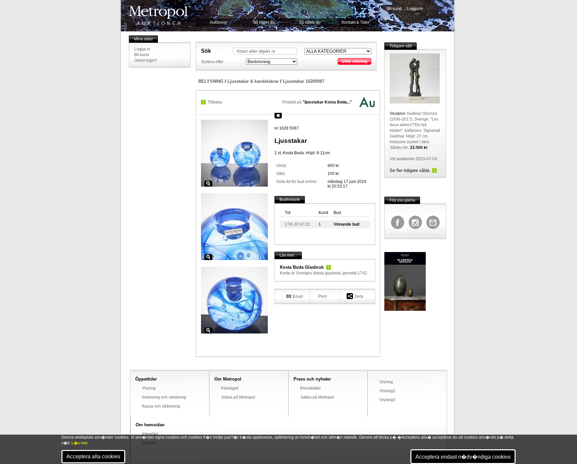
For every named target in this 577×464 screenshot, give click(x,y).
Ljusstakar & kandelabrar (253, 81)
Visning (149, 388)
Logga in (415, 8)
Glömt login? (145, 60)
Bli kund (394, 8)
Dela (359, 296)
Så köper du (264, 22)
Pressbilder (310, 388)
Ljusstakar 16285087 (303, 81)
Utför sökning (354, 61)
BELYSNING (210, 81)
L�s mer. (79, 443)
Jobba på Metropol (238, 397)
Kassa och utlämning (161, 406)
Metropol (160, 15)
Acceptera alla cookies (93, 456)
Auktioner (218, 22)
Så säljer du (310, 22)
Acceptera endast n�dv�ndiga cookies (463, 457)
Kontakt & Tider (355, 22)
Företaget (229, 388)
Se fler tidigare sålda (409, 170)
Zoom (208, 184)
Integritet (150, 434)
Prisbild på (317, 102)
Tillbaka (215, 102)
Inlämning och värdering (164, 397)
